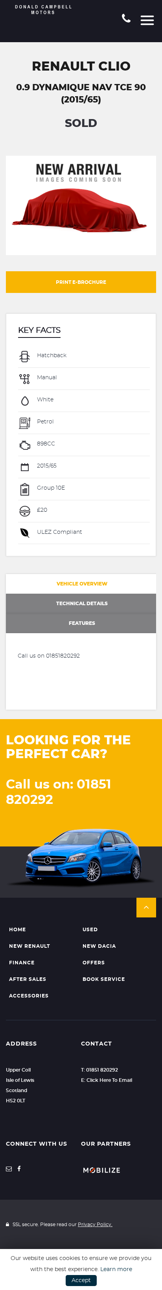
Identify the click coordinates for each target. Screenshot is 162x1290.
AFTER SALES (27, 979)
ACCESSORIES (29, 996)
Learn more (116, 1269)
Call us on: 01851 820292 (58, 792)
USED (90, 929)
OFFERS (94, 962)
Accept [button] (81, 1280)
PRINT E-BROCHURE (81, 282)
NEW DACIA (99, 946)
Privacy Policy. (95, 1224)
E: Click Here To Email (106, 1080)
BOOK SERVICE (104, 979)
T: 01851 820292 (99, 1070)
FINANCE (22, 962)
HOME (17, 929)
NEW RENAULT (29, 946)
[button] (146, 907)
